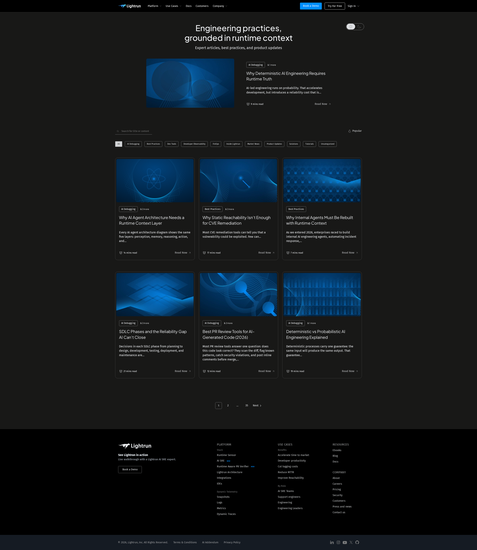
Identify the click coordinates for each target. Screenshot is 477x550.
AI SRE (221, 460)
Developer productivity (292, 460)
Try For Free (335, 6)
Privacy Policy (232, 542)
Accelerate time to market (293, 455)
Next (255, 405)
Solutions (293, 144)
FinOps (216, 144)
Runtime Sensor (226, 455)
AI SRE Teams (286, 491)
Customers (202, 6)
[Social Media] (332, 542)
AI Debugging (133, 144)
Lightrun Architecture (229, 472)
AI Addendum (210, 542)
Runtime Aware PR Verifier (233, 466)
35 (246, 405)
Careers (337, 483)
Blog (335, 455)
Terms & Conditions (185, 542)
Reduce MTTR (286, 472)
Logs (219, 502)
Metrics (221, 508)
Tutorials (309, 144)
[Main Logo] (129, 6)
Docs (189, 6)
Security (337, 495)
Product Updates (274, 144)
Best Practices (153, 144)
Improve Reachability (291, 477)
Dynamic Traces (226, 514)
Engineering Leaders (290, 508)
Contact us (339, 512)
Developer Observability (194, 144)
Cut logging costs (288, 466)
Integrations (224, 477)
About (336, 478)
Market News (253, 144)
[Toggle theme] (355, 26)
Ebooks (337, 450)
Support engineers (289, 497)
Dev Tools (171, 144)
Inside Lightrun (233, 144)
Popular (357, 130)
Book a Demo (311, 5)
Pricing (337, 489)
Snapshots (223, 497)
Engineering (285, 502)
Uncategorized (327, 144)
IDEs (219, 483)
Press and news (342, 506)
